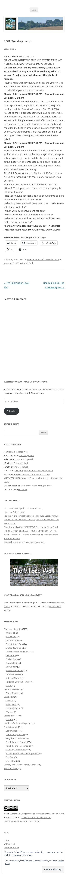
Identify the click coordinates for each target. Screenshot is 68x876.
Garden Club (11, 663)
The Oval (10, 757)
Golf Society (11, 666)
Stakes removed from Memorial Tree (32, 474)
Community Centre (15, 734)
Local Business (10, 715)
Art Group (10, 632)
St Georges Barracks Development (43, 259)
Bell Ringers (11, 636)
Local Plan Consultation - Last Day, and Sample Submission (31, 519)
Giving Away (11, 704)
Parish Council (10, 727)
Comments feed (11, 847)
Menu (34, 10)
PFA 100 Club (10, 523)
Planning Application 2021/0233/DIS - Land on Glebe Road (31, 527)
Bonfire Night (12, 730)
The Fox (9, 719)
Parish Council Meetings (17, 745)
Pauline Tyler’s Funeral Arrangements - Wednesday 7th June (31, 515)
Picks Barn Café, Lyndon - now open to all (23, 508)
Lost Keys (22, 489)
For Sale (9, 700)
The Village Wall (20, 451)
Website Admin (11, 768)
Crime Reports (12, 693)
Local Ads (8, 696)
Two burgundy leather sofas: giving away (34, 470)
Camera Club (12, 640)
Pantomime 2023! (12, 538)
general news (55, 606)
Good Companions (14, 670)
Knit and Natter (13, 678)
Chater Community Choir (17, 651)
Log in (6, 840)
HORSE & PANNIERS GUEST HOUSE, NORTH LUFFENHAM (30, 530)
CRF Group (11, 655)
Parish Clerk (27, 263)
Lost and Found (13, 708)
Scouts (9, 685)
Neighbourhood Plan (15, 738)
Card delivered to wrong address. (36, 485)
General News (10, 689)
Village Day (11, 760)
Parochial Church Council (17, 681)
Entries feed (9, 843)
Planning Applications (16, 749)
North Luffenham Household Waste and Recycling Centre (31, 534)
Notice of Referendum (14, 512)
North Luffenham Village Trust (18, 723)
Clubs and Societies (13, 629)
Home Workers (13, 674)
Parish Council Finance (16, 742)
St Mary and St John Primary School (20, 764)
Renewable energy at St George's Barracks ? (24, 542)
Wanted (9, 712)
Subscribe (11, 411)
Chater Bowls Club (14, 647)
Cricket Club (11, 659)
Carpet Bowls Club (14, 644)
